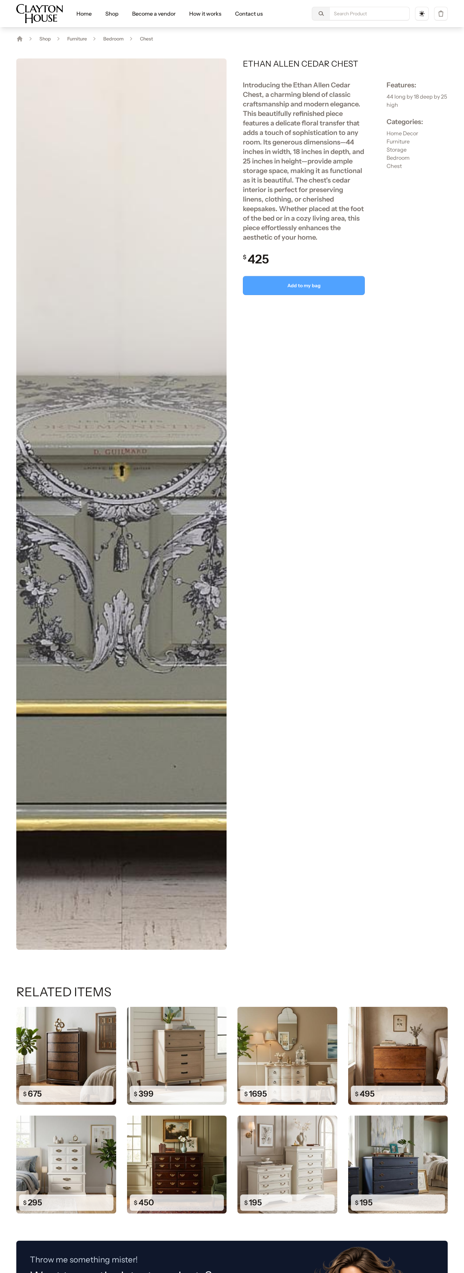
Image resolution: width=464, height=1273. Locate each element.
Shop (112, 13)
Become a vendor (154, 13)
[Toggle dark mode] (422, 13)
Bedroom (113, 39)
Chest (146, 39)
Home (84, 13)
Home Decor (402, 133)
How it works (205, 13)
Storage (397, 149)
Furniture (77, 39)
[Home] (19, 38)
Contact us (249, 13)
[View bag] (441, 13)
